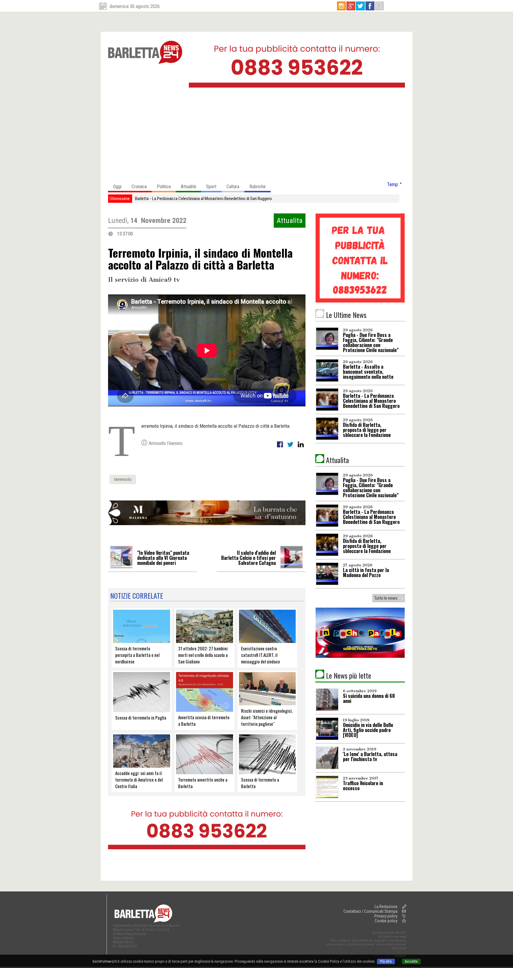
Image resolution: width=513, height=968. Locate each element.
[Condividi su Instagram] (300, 447)
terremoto (123, 479)
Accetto (411, 961)
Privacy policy (386, 916)
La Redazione (386, 906)
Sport (211, 186)
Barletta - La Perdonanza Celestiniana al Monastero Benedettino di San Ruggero (203, 198)
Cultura (233, 186)
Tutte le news (386, 598)
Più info (386, 961)
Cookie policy (386, 920)
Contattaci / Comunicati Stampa (370, 911)
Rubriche (257, 186)
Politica (164, 186)
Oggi (117, 186)
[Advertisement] (256, 136)
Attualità (188, 186)
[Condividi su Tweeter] (291, 447)
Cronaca (139, 186)
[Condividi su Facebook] (280, 447)
